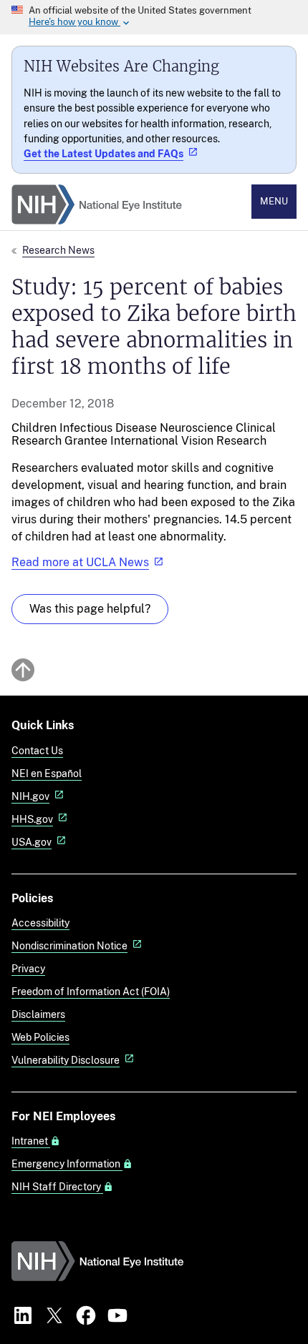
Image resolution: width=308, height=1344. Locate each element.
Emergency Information (66, 1164)
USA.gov (31, 842)
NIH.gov (30, 796)
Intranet (30, 1141)
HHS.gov (32, 819)
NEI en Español (46, 773)
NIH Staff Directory (57, 1186)
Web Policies (40, 1037)
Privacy (28, 968)
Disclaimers (38, 1014)
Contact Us (37, 750)
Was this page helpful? (89, 609)
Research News (58, 250)
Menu (274, 201)
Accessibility (40, 922)
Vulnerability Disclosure (65, 1060)
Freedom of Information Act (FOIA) (90, 991)
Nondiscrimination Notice (69, 945)
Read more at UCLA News (80, 562)
